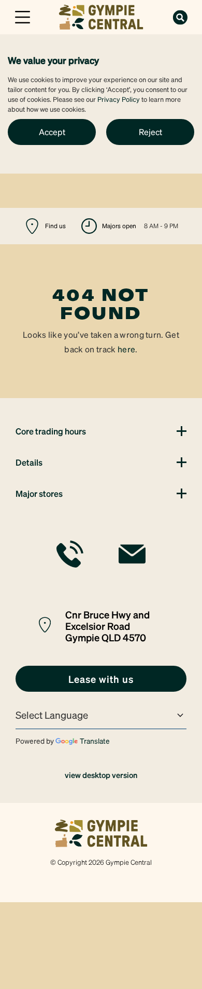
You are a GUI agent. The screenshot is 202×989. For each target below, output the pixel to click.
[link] (101, 16)
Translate (95, 740)
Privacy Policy (118, 99)
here (126, 349)
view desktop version (101, 775)
